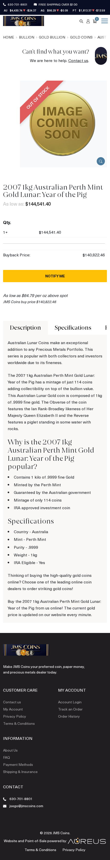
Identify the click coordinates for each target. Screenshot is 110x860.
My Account (13, 709)
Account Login (70, 702)
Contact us (78, 60)
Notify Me (55, 275)
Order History (69, 716)
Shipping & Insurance (20, 771)
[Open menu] (103, 21)
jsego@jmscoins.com (26, 805)
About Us (10, 750)
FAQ (6, 757)
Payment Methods (18, 764)
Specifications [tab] (73, 327)
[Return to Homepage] (23, 21)
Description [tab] (25, 327)
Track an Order (70, 709)
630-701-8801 (18, 4)
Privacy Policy (14, 716)
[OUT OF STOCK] (63, 123)
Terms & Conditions (19, 723)
